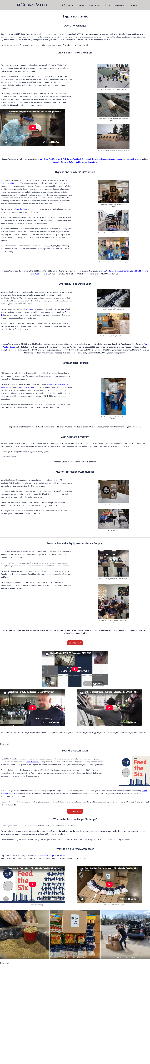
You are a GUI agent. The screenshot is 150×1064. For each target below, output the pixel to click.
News (81, 5)
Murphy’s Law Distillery (25, 387)
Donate (133, 5)
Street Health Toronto (139, 271)
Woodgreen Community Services (117, 271)
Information (67, 5)
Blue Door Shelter (41, 274)
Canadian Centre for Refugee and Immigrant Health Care (75, 162)
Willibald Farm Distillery (56, 384)
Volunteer (119, 5)
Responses (94, 5)
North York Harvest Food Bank (69, 159)
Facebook (44, 855)
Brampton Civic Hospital (91, 159)
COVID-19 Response (75, 25)
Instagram (52, 855)
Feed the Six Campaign (75, 750)
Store (107, 5)
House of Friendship (133, 159)
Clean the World (21, 209)
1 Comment (4, 744)
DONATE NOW (75, 643)
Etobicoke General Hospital (111, 159)
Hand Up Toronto (27, 309)
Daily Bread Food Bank (48, 159)
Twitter (62, 855)
